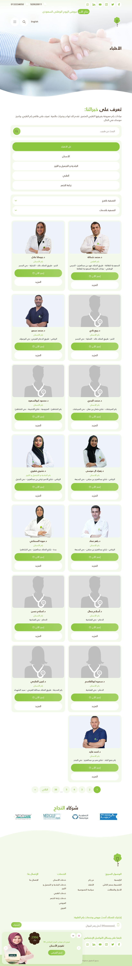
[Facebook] (119, 4)
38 (55, 789)
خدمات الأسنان (59, 880)
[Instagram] (106, 4)
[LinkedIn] (93, 4)
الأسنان (66, 156)
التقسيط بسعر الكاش (112, 884)
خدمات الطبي (60, 893)
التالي (45, 789)
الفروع (63, 908)
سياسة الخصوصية (86, 889)
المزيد (95, 285)
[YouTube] (100, 4)
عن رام (91, 880)
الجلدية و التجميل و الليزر (66, 166)
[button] (6, 948)
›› (35, 789)
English (34, 21)
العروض (62, 903)
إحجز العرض (56, 952)
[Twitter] (112, 4)
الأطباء (91, 884)
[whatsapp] (87, 4)
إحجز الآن (96, 276)
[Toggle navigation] (14, 22)
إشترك (16, 925)
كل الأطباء (66, 146)
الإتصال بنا (33, 880)
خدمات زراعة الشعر (58, 898)
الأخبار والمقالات (115, 889)
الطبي (66, 175)
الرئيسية (118, 880)
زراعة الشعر (66, 185)
